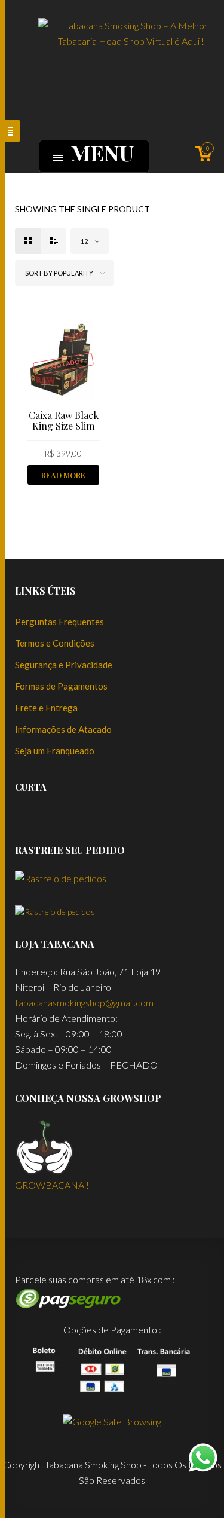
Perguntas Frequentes (59, 621)
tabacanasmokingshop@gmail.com (84, 1002)
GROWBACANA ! (52, 1184)
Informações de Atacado (63, 729)
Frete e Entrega (46, 707)
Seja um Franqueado (54, 750)
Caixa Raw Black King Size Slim (64, 420)
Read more (63, 475)
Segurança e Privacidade (63, 664)
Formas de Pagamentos (61, 686)
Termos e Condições (54, 643)
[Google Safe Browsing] (112, 1420)
